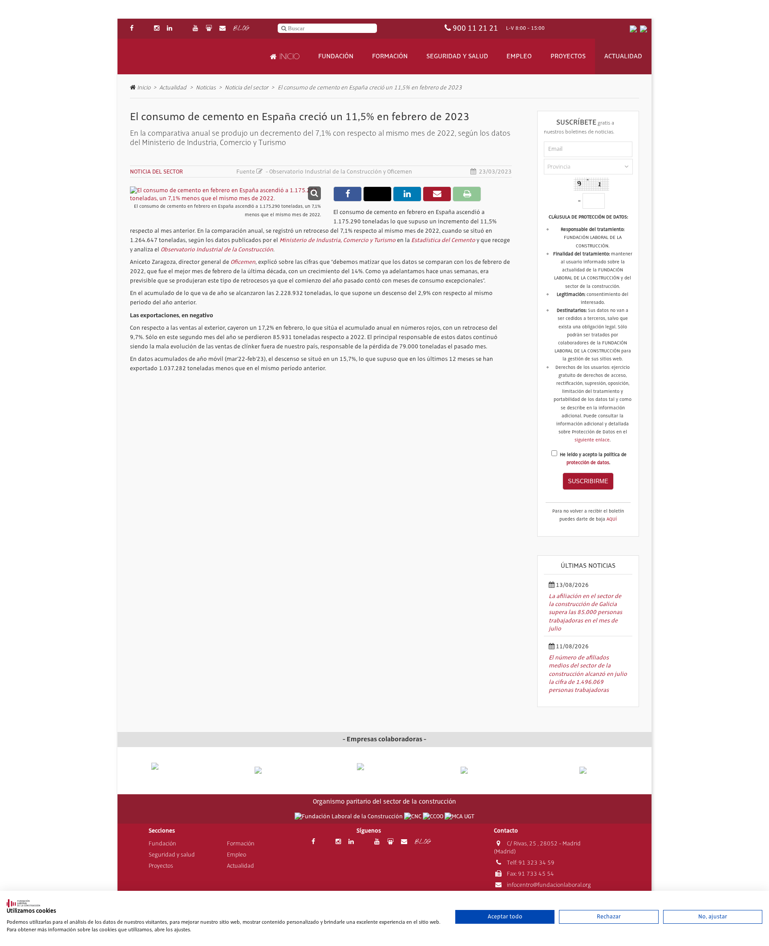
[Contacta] (222, 29)
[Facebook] (132, 29)
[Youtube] (195, 29)
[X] (144, 29)
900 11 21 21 (475, 28)
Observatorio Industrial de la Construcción (325, 172)
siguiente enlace (592, 440)
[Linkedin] (169, 29)
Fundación (335, 56)
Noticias (206, 87)
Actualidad (623, 56)
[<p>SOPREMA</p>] (385, 774)
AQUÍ (612, 519)
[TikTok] (182, 29)
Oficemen (399, 172)
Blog (241, 28)
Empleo (519, 56)
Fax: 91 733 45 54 (530, 873)
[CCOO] (434, 816)
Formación (390, 56)
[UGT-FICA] (459, 816)
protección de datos (588, 462)
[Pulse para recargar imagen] (591, 184)
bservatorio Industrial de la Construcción (218, 250)
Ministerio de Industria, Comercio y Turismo (337, 240)
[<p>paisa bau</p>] (179, 774)
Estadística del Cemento (443, 240)
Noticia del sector (246, 87)
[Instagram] (156, 29)
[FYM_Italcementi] (487, 770)
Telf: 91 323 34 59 (530, 862)
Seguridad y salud (457, 56)
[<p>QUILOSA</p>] (282, 770)
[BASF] (590, 770)
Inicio (288, 57)
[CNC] (413, 816)
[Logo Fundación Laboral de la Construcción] (171, 56)
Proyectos (568, 56)
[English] (643, 29)
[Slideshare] (208, 29)
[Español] (633, 29)
